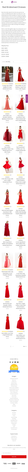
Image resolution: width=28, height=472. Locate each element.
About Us (14, 380)
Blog (14, 404)
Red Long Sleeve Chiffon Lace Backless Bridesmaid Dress (7, 243)
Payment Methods (14, 398)
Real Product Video (14, 390)
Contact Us (14, 381)
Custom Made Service (14, 389)
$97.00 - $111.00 (5, 52)
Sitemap (14, 405)
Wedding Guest (14, 420)
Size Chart (14, 395)
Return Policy (14, 383)
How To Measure (14, 392)
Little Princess (14, 437)
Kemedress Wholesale (14, 399)
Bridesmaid (14, 423)
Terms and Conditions (14, 387)
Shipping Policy (14, 384)
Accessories (14, 429)
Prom (14, 415)
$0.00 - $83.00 (4, 48)
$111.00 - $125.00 (5, 54)
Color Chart (14, 396)
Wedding (14, 418)
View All (14, 440)
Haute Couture (14, 421)
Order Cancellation (14, 401)
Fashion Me (14, 439)
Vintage (14, 424)
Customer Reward (14, 378)
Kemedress (14, 436)
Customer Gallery (14, 402)
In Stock (14, 414)
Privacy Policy (14, 386)
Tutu (14, 426)
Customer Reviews (14, 393)
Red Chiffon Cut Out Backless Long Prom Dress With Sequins (20, 87)
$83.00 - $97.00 (5, 50)
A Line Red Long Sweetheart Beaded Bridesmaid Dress (21, 275)
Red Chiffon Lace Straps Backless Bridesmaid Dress (20, 336)
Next (24, 346)
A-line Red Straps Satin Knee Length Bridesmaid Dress (7, 180)
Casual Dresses (14, 427)
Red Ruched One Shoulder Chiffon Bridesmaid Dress (7, 305)
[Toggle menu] (2, 2)
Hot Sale (14, 412)
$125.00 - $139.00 (5, 56)
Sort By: (3, 61)
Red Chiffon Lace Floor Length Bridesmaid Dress (7, 334)
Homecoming (14, 417)
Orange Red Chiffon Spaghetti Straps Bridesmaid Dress (7, 87)
